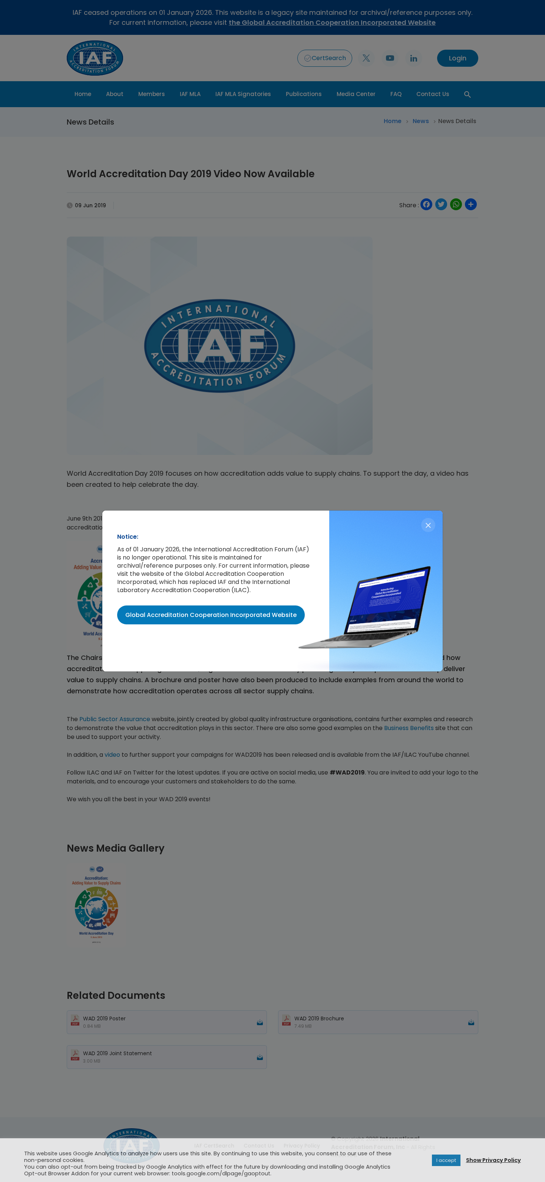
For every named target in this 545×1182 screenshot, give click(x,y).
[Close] (428, 525)
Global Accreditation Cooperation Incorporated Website (211, 615)
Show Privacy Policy (493, 1160)
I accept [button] (446, 1160)
